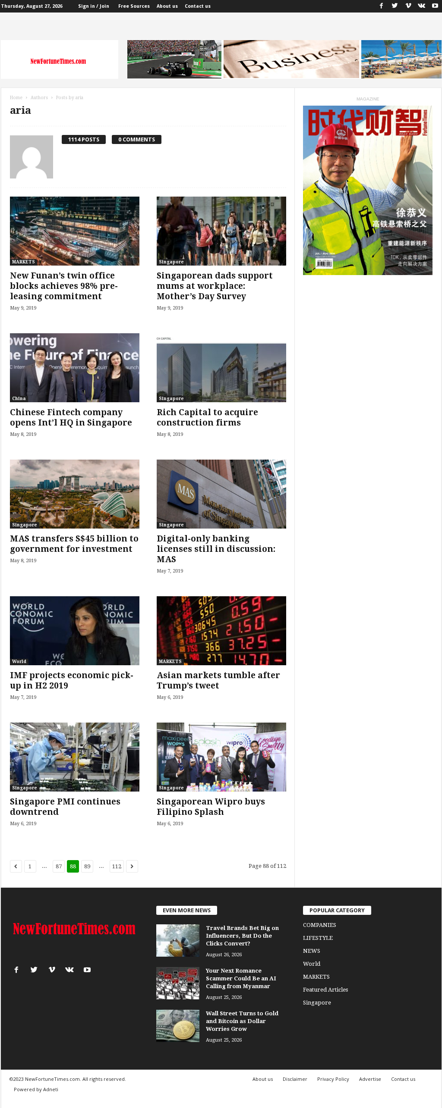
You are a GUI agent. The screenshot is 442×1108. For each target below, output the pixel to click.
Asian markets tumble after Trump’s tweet (218, 680)
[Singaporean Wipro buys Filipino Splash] (221, 757)
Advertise (370, 1079)
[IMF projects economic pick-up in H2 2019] (74, 630)
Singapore (171, 262)
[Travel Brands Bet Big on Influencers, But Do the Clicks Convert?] (177, 940)
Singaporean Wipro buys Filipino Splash (211, 807)
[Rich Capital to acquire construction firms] (221, 367)
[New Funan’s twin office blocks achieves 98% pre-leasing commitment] (74, 231)
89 (87, 866)
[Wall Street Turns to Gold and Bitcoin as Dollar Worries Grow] (177, 1026)
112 (116, 866)
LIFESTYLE (318, 938)
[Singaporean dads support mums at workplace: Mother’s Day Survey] (221, 231)
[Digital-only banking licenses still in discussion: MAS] (221, 494)
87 (59, 866)
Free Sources (134, 6)
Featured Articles (325, 989)
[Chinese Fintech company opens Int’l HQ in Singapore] (74, 367)
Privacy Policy (333, 1079)
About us (167, 6)
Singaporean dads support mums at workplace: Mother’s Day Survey (215, 286)
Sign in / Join (93, 6)
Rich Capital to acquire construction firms (207, 417)
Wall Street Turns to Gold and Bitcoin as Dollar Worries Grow (242, 1021)
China (19, 398)
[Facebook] (381, 6)
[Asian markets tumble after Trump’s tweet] (221, 630)
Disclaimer (295, 1079)
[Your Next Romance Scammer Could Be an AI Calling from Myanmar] (177, 983)
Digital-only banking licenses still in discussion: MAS (216, 549)
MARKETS (23, 262)
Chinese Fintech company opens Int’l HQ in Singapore (71, 417)
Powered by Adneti (36, 1089)
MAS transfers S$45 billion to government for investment (74, 544)
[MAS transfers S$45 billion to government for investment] (74, 494)
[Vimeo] (408, 6)
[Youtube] (435, 6)
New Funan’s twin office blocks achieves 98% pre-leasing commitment (64, 286)
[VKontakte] (422, 6)
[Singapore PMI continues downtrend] (74, 757)
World (19, 661)
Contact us (198, 6)
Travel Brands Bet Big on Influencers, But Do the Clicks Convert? (242, 936)
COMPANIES (319, 925)
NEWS (311, 951)
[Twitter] (395, 6)
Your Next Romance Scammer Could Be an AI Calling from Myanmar (241, 978)
